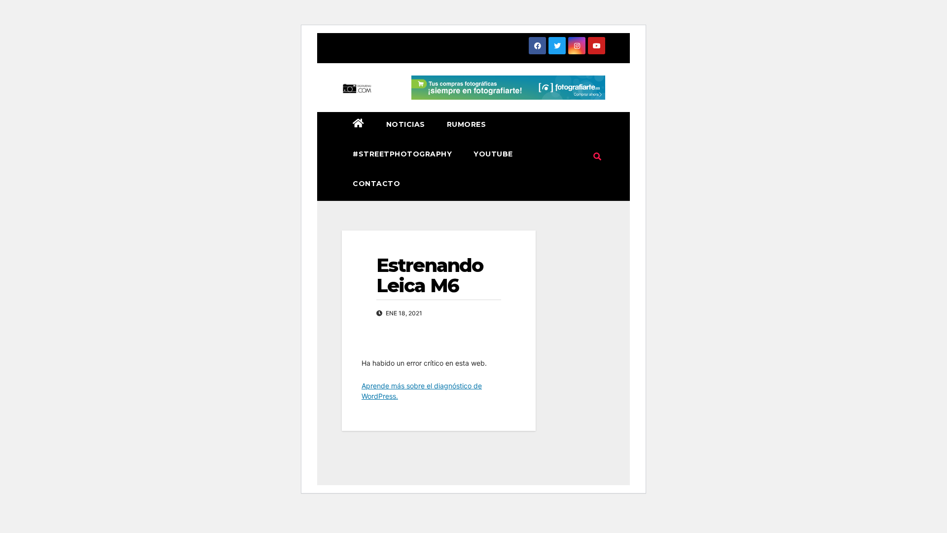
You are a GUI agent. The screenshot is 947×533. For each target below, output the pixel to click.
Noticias (405, 124)
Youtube (493, 154)
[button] (597, 156)
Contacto (376, 183)
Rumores (466, 124)
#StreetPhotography (402, 154)
